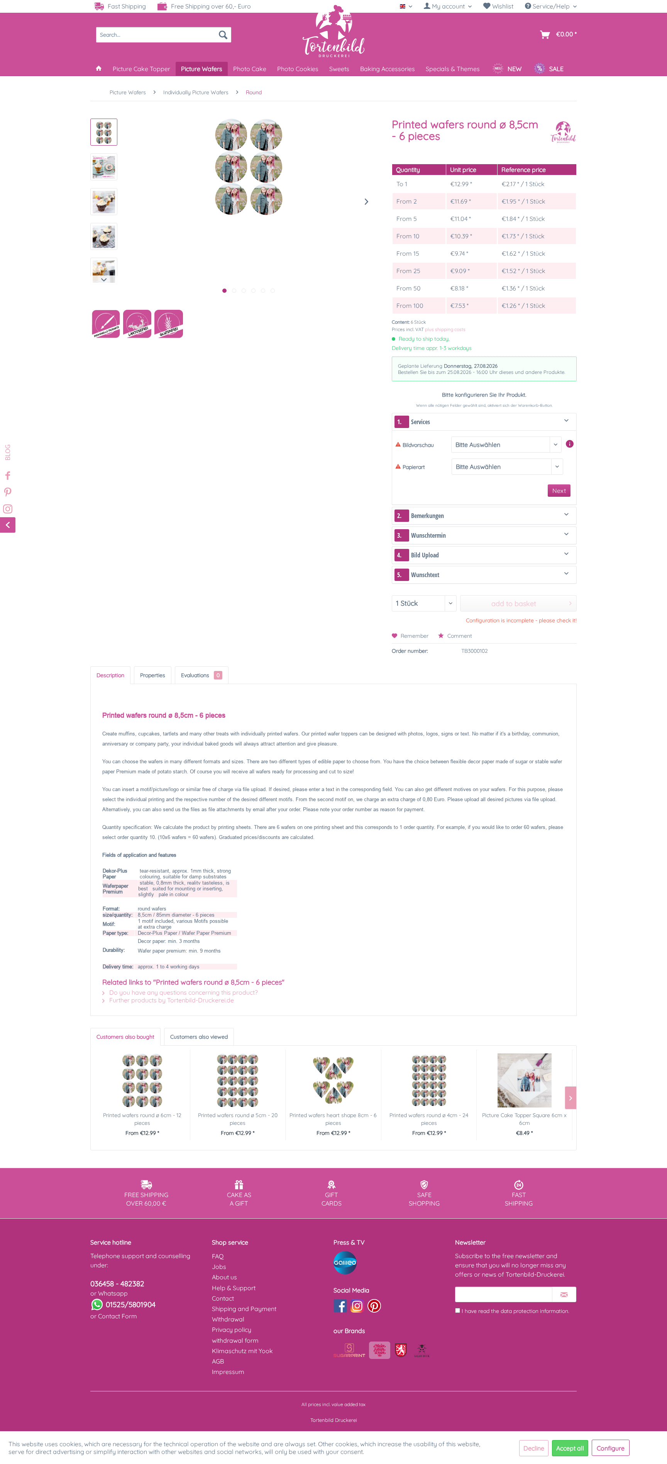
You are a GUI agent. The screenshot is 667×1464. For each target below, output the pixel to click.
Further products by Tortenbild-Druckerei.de (171, 1000)
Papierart (414, 467)
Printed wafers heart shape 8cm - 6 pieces (333, 1119)
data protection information (534, 1311)
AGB (218, 1361)
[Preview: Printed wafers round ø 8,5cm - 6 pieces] (103, 132)
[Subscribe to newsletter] (564, 1294)
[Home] (98, 69)
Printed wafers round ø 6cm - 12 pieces (142, 1119)
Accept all (570, 1448)
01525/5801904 (131, 1304)
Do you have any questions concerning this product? (183, 992)
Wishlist (502, 6)
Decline (533, 1448)
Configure (611, 1448)
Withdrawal (228, 1319)
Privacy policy (231, 1329)
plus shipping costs (445, 329)
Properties (152, 675)
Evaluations (200, 675)
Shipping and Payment (244, 1309)
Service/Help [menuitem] (551, 6)
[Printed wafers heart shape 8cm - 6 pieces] (333, 1080)
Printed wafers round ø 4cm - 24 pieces (428, 1119)
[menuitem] (447, 6)
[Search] (223, 34)
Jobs (219, 1266)
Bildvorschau (418, 445)
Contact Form (117, 1316)
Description (110, 675)
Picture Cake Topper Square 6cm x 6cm (524, 1119)
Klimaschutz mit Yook (242, 1351)
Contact (223, 1298)
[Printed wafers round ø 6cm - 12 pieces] (142, 1080)
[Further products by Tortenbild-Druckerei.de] (563, 132)
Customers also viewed (199, 1036)
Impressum (228, 1372)
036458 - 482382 (117, 1283)
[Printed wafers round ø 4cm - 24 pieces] (429, 1080)
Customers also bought (125, 1036)
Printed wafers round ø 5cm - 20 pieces (238, 1119)
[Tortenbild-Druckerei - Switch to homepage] (333, 30)
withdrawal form (235, 1340)
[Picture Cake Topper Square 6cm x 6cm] (524, 1080)
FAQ (217, 1256)
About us (224, 1277)
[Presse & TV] (392, 1262)
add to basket (513, 603)
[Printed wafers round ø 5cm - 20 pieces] (238, 1080)
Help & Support (234, 1288)
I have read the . (515, 1311)
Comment (459, 635)
